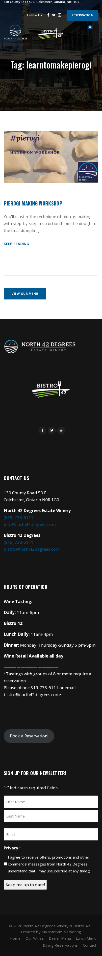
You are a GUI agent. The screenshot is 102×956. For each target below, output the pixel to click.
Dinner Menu (60, 938)
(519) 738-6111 (18, 517)
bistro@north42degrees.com (32, 549)
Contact (89, 945)
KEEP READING (16, 243)
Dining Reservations (60, 945)
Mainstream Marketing (61, 931)
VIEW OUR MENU (25, 294)
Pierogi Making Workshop (33, 203)
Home (15, 938)
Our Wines (35, 938)
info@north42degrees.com (30, 524)
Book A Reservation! (29, 736)
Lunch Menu (86, 938)
